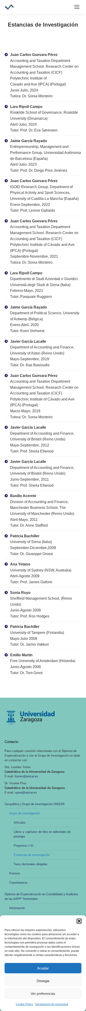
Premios (14, 873)
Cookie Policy (24, 1004)
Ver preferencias (43, 994)
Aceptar (43, 968)
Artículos (20, 822)
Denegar (43, 981)
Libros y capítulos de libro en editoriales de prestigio (42, 834)
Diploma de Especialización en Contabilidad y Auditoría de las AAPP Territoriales (41, 896)
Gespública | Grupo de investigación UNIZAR (34, 804)
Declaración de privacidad (51, 1004)
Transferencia (18, 882)
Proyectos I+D (23, 845)
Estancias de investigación (32, 855)
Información (17, 908)
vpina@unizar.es (26, 792)
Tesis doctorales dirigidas (30, 864)
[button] (79, 921)
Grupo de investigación (24, 813)
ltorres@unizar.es (26, 776)
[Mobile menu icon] (76, 7)
